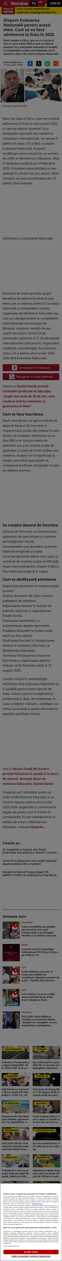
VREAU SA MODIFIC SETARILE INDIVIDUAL (31, 1256)
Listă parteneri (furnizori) (11, 1246)
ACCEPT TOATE (31, 1252)
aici (17, 1216)
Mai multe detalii (37, 1204)
